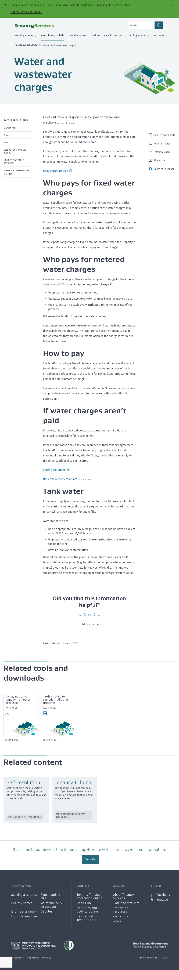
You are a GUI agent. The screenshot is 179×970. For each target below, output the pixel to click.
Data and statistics (126, 903)
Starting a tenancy (24, 895)
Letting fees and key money (14, 151)
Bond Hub (84, 903)
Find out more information (26, 11)
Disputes (46, 911)
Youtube (162, 899)
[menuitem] (17, 127)
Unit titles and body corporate (87, 909)
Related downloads (164, 135)
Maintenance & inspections (51, 905)
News (117, 921)
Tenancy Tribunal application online (89, 896)
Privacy (46, 957)
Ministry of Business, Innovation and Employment (34, 945)
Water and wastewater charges (16, 172)
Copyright (33, 957)
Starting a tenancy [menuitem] (25, 35)
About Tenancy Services (123, 896)
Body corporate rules (56, 171)
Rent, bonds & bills (50, 896)
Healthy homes (21, 903)
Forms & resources (24, 916)
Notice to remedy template (67, 479)
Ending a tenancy (23, 911)
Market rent (9, 127)
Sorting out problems (56, 469)
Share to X (159, 160)
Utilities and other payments (13, 162)
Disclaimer (17, 957)
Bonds (6, 135)
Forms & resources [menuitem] (26, 44)
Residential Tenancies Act (86, 918)
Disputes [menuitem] (159, 35)
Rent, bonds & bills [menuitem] (52, 35)
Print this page (162, 143)
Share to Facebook (164, 169)
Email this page (162, 152)
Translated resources (120, 909)
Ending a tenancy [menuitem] (139, 35)
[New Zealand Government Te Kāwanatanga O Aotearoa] (150, 945)
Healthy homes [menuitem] (78, 35)
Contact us (120, 916)
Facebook (162, 895)
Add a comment (91, 624)
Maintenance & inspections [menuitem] (108, 35)
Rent (6, 142)
